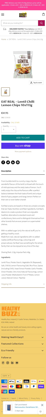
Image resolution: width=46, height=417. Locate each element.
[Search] (41, 23)
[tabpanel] (23, 228)
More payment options (23, 152)
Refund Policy (23, 398)
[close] (42, 405)
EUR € (5, 376)
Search (13, 398)
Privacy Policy (35, 398)
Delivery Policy (20, 401)
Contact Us (5, 398)
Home (3, 39)
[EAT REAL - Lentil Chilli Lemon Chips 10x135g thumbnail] (5, 92)
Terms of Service (6, 401)
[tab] (23, 171)
